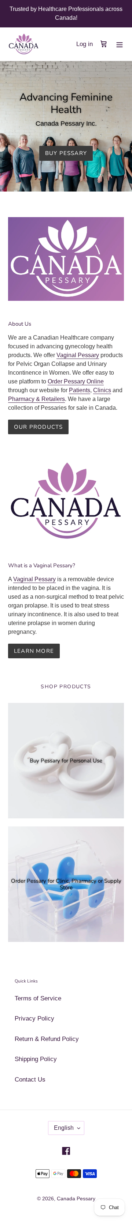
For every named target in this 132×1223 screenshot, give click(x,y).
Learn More (34, 651)
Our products (38, 427)
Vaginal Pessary (77, 355)
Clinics (102, 390)
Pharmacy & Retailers (36, 399)
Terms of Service (38, 998)
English (64, 1128)
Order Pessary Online (76, 381)
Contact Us (30, 1079)
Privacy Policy (34, 1018)
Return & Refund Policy (47, 1038)
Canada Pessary (76, 1198)
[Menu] (119, 44)
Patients (79, 390)
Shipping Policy (36, 1059)
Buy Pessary (66, 153)
